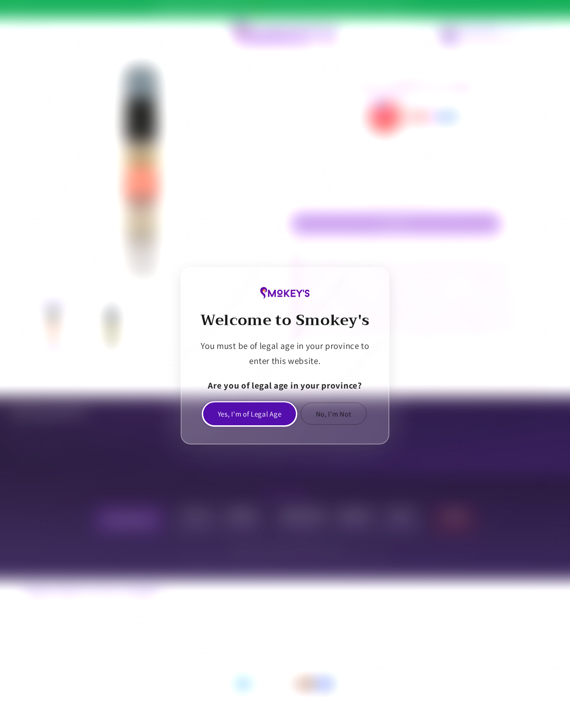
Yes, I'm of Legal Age (250, 414)
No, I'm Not (334, 414)
